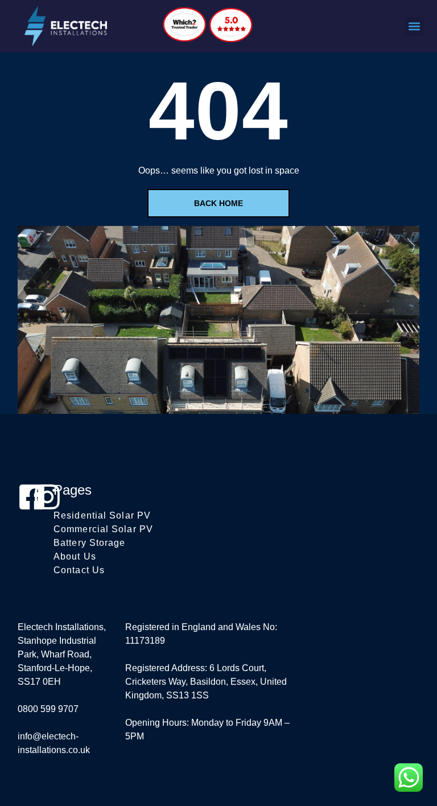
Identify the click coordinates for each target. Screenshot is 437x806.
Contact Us (79, 570)
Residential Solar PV (102, 515)
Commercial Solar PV (103, 529)
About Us (74, 556)
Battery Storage (89, 543)
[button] (414, 26)
